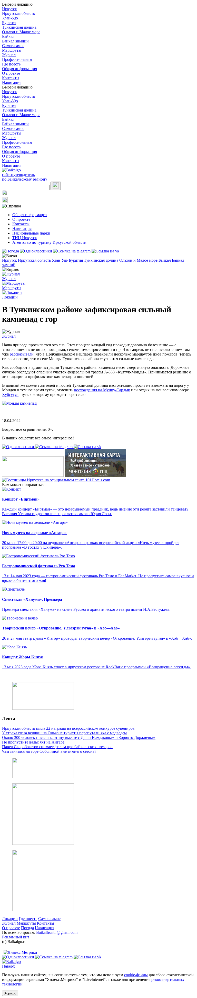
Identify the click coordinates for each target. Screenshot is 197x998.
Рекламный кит (15, 937)
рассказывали (22, 354)
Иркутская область (18, 13)
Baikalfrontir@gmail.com (56, 932)
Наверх (8, 966)
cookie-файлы (136, 975)
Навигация (11, 82)
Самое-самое (13, 45)
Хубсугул (10, 394)
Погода (27, 928)
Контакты (10, 78)
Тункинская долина (19, 27)
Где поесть (11, 64)
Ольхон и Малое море (21, 32)
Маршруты (11, 50)
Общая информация (19, 68)
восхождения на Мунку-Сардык (102, 390)
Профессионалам (17, 59)
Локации (10, 918)
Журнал (9, 55)
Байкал (8, 36)
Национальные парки (31, 233)
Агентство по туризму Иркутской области (49, 242)
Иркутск (9, 9)
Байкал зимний (15, 41)
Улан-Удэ (10, 18)
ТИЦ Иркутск (24, 238)
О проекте (11, 73)
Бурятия (9, 22)
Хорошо (10, 993)
